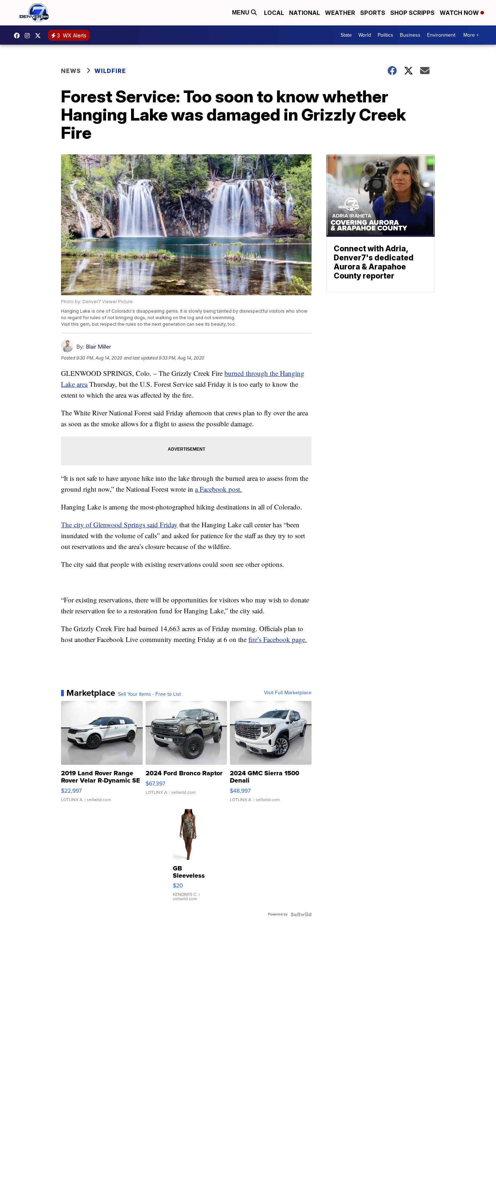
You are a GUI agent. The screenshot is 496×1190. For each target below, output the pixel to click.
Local (274, 12)
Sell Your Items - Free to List (149, 694)
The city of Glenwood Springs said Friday (119, 524)
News (71, 70)
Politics (385, 35)
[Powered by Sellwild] (301, 914)
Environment (441, 35)
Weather (340, 12)
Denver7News (18, 35)
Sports (372, 12)
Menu (241, 12)
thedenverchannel (29, 35)
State (346, 35)
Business (410, 35)
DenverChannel (39, 35)
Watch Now (460, 12)
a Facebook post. (218, 489)
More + (471, 35)
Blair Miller (98, 346)
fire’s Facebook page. (277, 639)
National (304, 12)
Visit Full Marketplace (288, 692)
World (364, 35)
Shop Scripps (412, 12)
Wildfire (110, 70)
